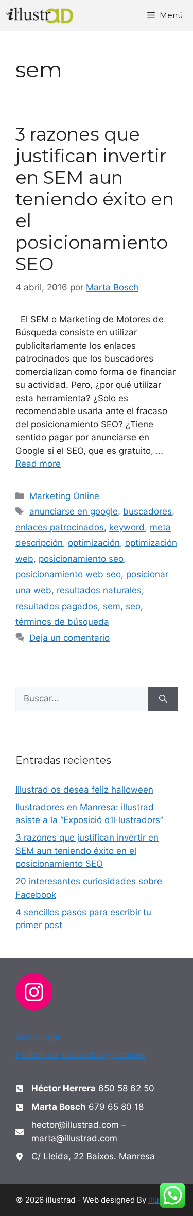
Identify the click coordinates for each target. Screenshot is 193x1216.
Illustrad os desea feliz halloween (84, 789)
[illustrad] (40, 15)
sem (111, 606)
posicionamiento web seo (68, 574)
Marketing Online (64, 496)
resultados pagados (56, 606)
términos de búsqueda (62, 621)
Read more (38, 463)
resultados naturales (99, 590)
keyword (127, 527)
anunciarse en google (73, 511)
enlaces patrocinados (59, 527)
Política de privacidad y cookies (80, 1055)
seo (133, 606)
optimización (94, 543)
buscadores (147, 511)
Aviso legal (37, 1037)
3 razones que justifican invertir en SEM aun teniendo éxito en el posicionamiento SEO (94, 199)
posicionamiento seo (81, 559)
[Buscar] (163, 699)
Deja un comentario (69, 637)
